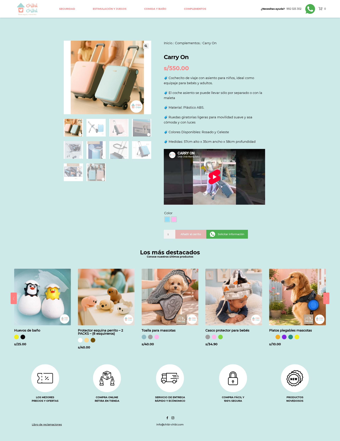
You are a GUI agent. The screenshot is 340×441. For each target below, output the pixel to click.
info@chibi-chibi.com (170, 424)
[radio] (167, 219)
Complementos (195, 8)
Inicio (168, 43)
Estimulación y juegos (109, 8)
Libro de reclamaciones (47, 424)
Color (168, 213)
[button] (146, 46)
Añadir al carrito (191, 234)
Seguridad (67, 8)
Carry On (209, 43)
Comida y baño (155, 8)
